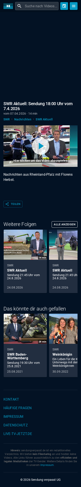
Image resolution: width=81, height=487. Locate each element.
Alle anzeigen (64, 224)
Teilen (12, 204)
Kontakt (11, 399)
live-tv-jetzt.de (17, 434)
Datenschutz (15, 425)
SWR (6, 119)
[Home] (9, 6)
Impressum (13, 417)
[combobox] (41, 6)
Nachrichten (23, 119)
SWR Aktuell (44, 119)
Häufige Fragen (17, 408)
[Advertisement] (40, 57)
